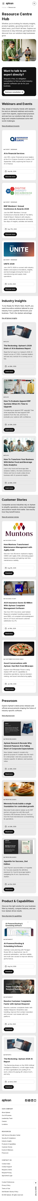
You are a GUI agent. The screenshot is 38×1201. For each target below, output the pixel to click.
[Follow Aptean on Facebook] (26, 1101)
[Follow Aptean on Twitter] (29, 1101)
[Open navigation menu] (3, 3)
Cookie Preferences (8, 1182)
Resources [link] (11, 7)
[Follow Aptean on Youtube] (35, 1101)
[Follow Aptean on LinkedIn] (32, 1101)
